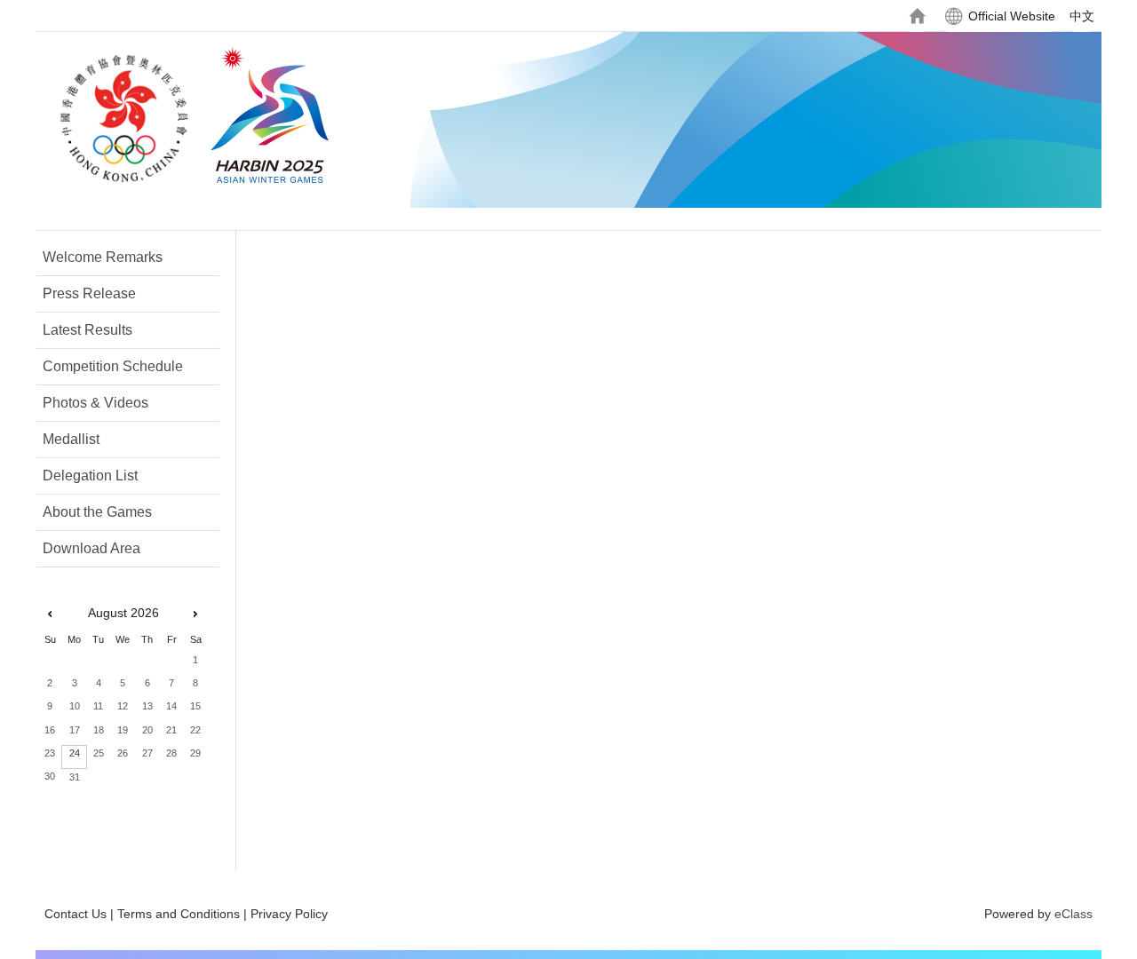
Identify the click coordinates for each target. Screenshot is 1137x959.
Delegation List (90, 475)
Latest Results (87, 329)
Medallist (71, 439)
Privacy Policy (289, 914)
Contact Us (75, 914)
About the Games (97, 511)
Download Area (91, 548)
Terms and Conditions (178, 914)
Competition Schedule (113, 366)
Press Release (89, 293)
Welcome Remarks (103, 257)
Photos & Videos (95, 402)
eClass (1073, 914)
